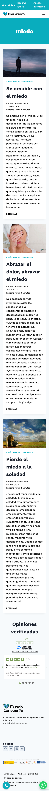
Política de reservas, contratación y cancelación (21, 783)
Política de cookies (13, 778)
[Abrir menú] (43, 14)
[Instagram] (16, 748)
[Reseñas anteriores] (2, 667)
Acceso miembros (39, 4)
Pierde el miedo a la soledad (19, 466)
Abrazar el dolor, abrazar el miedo (23, 271)
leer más (33, 667)
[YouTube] (22, 748)
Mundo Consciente (19, 103)
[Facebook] (5, 748)
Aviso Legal (9, 774)
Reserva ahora (21, 4)
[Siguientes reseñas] (47, 667)
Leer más (13, 214)
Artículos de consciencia (20, 82)
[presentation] (24, 63)
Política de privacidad (28, 774)
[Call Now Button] (6, 785)
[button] (43, 785)
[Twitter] (11, 748)
